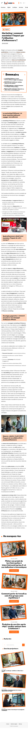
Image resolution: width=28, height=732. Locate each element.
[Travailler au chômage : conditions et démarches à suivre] (13, 659)
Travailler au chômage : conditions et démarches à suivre (12, 671)
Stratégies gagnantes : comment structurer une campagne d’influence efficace (13, 86)
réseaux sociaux (20, 52)
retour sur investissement (19, 60)
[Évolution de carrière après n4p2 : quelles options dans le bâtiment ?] (13, 612)
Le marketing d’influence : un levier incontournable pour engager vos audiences (13, 79)
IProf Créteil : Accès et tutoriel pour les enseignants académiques (13, 710)
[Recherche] (21, 3)
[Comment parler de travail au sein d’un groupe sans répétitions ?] (14, 581)
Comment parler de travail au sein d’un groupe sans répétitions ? (14, 595)
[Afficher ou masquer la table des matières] (22, 75)
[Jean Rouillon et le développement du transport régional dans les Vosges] (14, 680)
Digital (7, 29)
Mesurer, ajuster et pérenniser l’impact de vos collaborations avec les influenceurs (14, 89)
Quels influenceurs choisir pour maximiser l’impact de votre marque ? (13, 82)
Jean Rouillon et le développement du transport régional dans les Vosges (12, 690)
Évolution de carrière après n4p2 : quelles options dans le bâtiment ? (14, 626)
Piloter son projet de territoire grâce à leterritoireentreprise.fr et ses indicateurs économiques (14, 563)
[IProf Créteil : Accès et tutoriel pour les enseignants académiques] (13, 700)
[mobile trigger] (2, 3)
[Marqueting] (9, 3)
